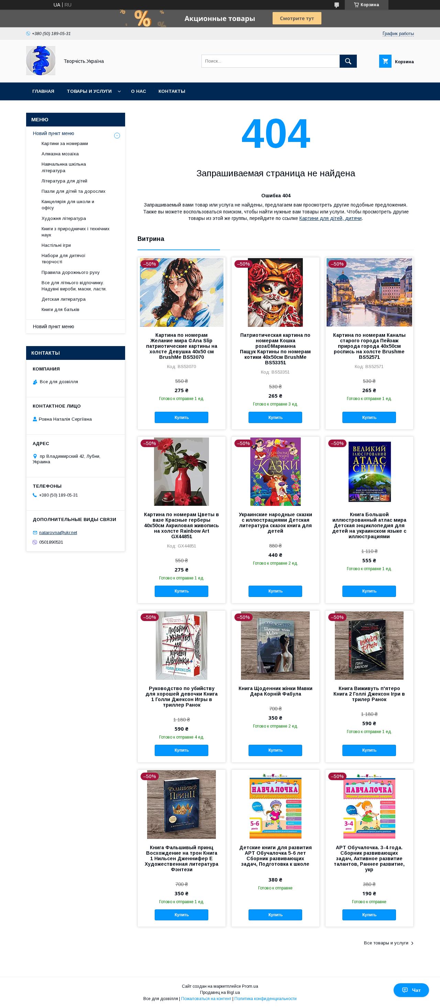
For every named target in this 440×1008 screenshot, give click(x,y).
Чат (416, 990)
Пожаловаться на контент (206, 998)
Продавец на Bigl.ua (220, 992)
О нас (138, 91)
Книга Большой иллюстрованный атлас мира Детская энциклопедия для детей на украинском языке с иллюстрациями (369, 525)
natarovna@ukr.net (58, 532)
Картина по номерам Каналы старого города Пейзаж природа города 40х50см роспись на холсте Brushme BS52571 (369, 346)
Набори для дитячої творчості (64, 258)
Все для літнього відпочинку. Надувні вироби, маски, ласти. (74, 285)
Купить (182, 417)
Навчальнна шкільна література (64, 167)
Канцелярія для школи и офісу (68, 204)
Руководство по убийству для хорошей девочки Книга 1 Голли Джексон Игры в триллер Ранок (181, 697)
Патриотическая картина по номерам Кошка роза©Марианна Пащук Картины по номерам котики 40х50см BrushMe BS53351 (275, 348)
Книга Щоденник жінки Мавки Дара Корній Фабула (275, 691)
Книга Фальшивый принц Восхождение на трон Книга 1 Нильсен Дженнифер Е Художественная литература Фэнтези (181, 858)
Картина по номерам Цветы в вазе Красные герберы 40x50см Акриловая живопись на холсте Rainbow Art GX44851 (181, 525)
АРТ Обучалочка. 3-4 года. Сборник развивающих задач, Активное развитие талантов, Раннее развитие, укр (369, 858)
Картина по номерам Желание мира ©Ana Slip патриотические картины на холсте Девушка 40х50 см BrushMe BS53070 (181, 346)
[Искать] (348, 61)
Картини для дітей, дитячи (330, 218)
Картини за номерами (65, 143)
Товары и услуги (89, 91)
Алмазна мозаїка (60, 153)
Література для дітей (64, 181)
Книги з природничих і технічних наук (76, 231)
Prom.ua (250, 986)
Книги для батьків (60, 309)
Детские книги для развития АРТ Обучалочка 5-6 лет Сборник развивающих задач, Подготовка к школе (275, 856)
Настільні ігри (56, 245)
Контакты (171, 91)
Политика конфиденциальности (265, 998)
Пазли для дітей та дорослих (74, 191)
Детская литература (64, 299)
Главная (43, 91)
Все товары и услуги (386, 942)
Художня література (64, 218)
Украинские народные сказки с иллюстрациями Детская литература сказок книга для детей (275, 523)
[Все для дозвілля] (40, 73)
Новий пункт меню (53, 133)
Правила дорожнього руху (71, 272)
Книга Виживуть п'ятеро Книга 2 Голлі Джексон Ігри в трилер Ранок (369, 694)
